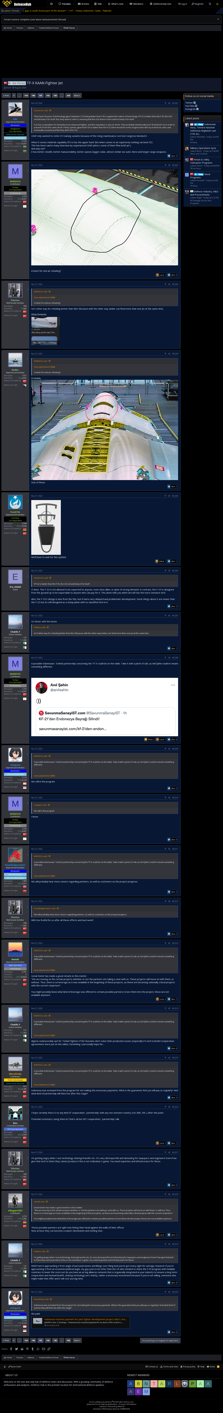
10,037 (24, 143)
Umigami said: (40, 805)
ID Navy (193, 142)
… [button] (19, 95)
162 (47, 95)
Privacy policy (189, 1366)
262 (25, 640)
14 (19, 378)
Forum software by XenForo (111, 1402)
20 (19, 1134)
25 (19, 1218)
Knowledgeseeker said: (45, 908)
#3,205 (175, 496)
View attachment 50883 (44, 775)
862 (25, 308)
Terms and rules (170, 1366)
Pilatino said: (40, 627)
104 (17, 143)
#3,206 (175, 570)
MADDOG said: (40, 291)
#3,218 (175, 1194)
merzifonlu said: (41, 1299)
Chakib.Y (15, 631)
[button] (73, 4)
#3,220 (175, 1292)
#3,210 (175, 797)
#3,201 (175, 103)
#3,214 (175, 1008)
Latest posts (192, 118)
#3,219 (175, 1244)
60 (18, 526)
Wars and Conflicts (199, 153)
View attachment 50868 (44, 297)
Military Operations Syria (203, 147)
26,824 (24, 977)
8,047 (24, 198)
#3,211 (175, 849)
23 (19, 883)
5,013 (24, 883)
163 (55, 95)
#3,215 (175, 1057)
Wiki (100, 3)
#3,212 (175, 901)
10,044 (24, 526)
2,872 (24, 378)
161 (40, 95)
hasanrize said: (41, 110)
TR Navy (194, 185)
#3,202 (175, 165)
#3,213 (175, 943)
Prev (7, 95)
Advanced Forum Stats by (111, 1404)
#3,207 (175, 615)
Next (76, 95)
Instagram (190, 108)
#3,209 (175, 748)
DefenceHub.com (162, 3)
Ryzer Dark (15, 1366)
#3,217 (175, 1152)
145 (17, 977)
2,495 (24, 1089)
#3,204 (175, 353)
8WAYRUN (126, 1409)
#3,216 (175, 1107)
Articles (85, 3)
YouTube (190, 105)
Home (51, 4)
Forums (66, 3)
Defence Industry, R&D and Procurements (204, 193)
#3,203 (175, 284)
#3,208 (175, 657)
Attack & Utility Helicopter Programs (201, 161)
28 (19, 1089)
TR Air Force (195, 168)
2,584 (24, 1134)
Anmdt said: (39, 1201)
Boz (15, 1122)
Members (138, 3)
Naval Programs (200, 175)
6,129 (24, 780)
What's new (117, 3)
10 (19, 780)
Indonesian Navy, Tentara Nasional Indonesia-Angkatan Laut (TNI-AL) (203, 129)
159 (26, 95)
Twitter (189, 102)
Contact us (153, 1366)
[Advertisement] (111, 55)
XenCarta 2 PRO (99, 1409)
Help (202, 1366)
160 (33, 95)
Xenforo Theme (112, 1406)
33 (19, 198)
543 (68, 95)
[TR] (5, 82)
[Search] (210, 4)
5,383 (24, 1218)
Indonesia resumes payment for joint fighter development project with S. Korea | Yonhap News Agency (98, 1319)
